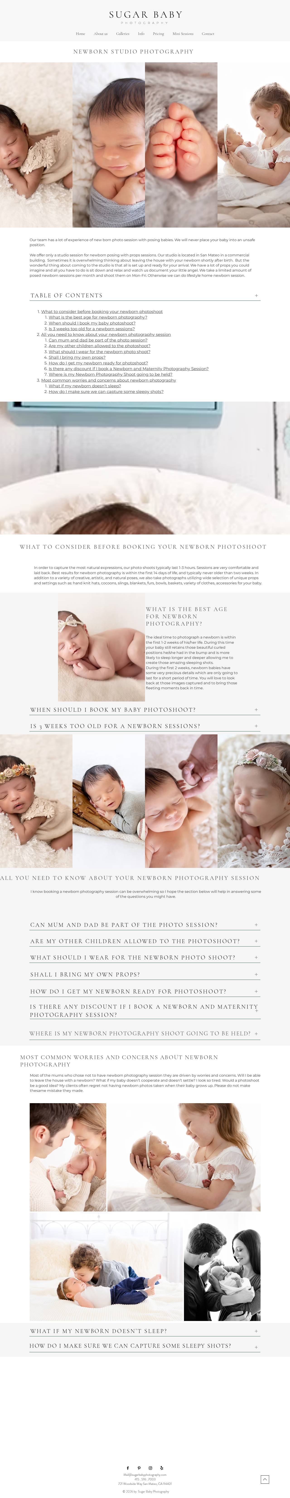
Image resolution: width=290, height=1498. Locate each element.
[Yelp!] (162, 1468)
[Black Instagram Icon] (150, 1468)
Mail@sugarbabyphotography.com (145, 1474)
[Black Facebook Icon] (128, 1468)
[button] (123, 33)
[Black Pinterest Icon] (139, 1468)
